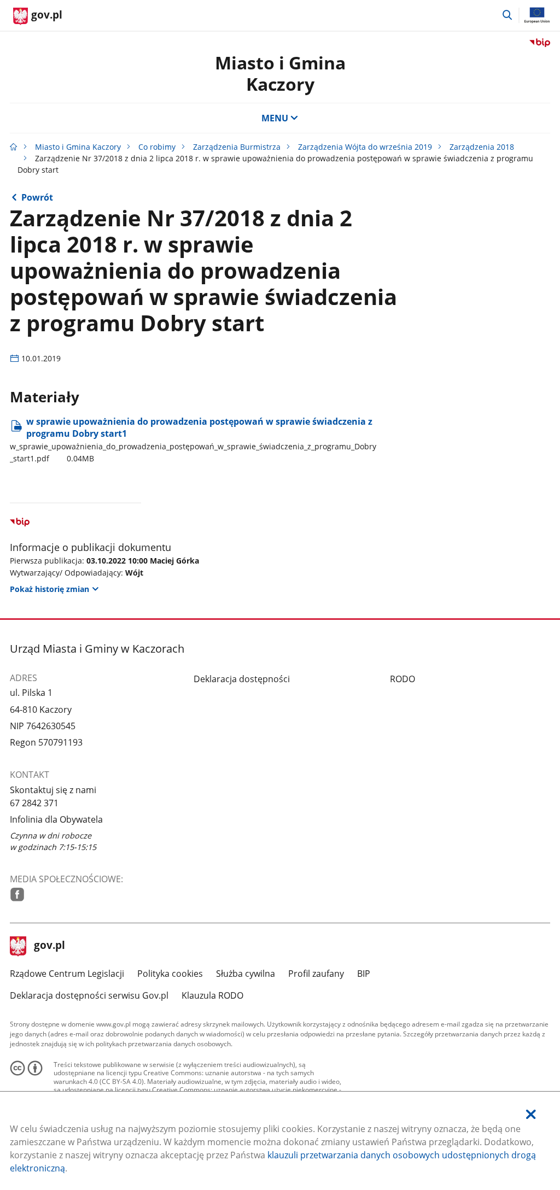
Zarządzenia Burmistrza (237, 147)
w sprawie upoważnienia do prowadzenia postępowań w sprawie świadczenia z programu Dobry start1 (193, 439)
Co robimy (157, 147)
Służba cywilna (245, 974)
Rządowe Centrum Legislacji (67, 974)
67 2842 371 (34, 803)
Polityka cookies (170, 974)
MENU (274, 118)
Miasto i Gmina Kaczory (280, 73)
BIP (363, 974)
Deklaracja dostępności (242, 679)
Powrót (37, 197)
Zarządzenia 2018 (482, 147)
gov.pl (49, 946)
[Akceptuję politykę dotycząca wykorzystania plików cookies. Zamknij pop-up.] (531, 1114)
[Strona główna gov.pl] (14, 147)
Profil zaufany (316, 974)
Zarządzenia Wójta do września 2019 (365, 147)
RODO (402, 679)
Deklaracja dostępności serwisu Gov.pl (89, 995)
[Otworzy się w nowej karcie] (17, 894)
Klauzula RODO (212, 995)
